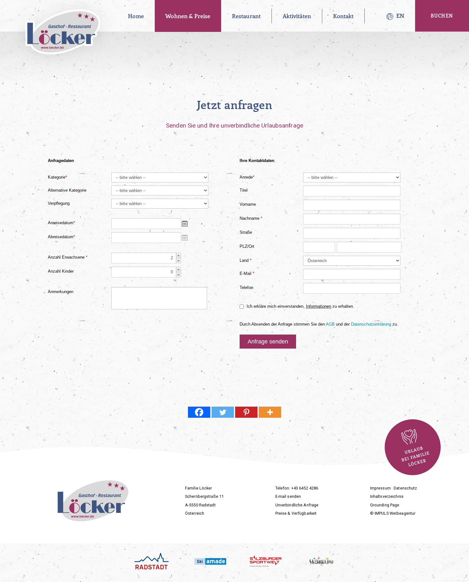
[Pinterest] (246, 412)
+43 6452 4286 (304, 488)
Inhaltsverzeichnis (387, 496)
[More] (270, 412)
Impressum (380, 488)
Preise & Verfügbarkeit (296, 513)
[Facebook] (199, 412)
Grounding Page (384, 505)
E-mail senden (288, 496)
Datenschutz (405, 488)
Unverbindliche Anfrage (297, 505)
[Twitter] (223, 412)
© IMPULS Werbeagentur (393, 513)
